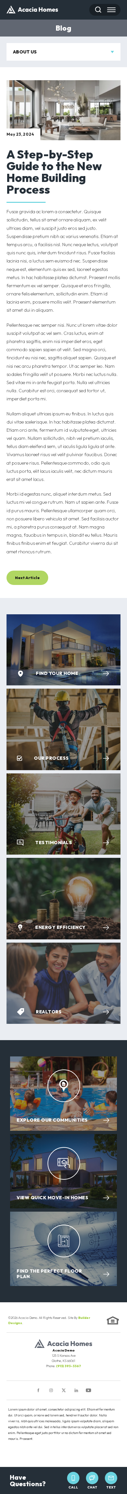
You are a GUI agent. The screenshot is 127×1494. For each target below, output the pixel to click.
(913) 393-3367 (68, 1366)
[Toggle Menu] (111, 9)
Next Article (27, 577)
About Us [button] (25, 52)
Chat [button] (92, 1487)
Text (111, 1487)
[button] (98, 10)
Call (73, 1487)
